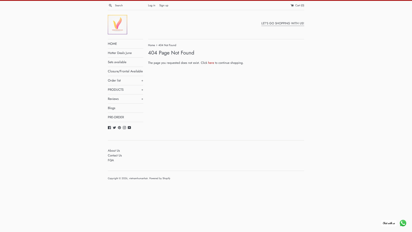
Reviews (125, 99)
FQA (111, 160)
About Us (114, 150)
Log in (151, 5)
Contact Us (115, 155)
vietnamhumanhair (138, 178)
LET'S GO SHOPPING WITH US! (282, 23)
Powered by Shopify (159, 178)
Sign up (163, 5)
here (211, 63)
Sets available (117, 62)
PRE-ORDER (116, 117)
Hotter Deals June (120, 53)
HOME (112, 43)
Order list (125, 80)
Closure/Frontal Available (125, 71)
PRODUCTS (125, 89)
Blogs (111, 108)
